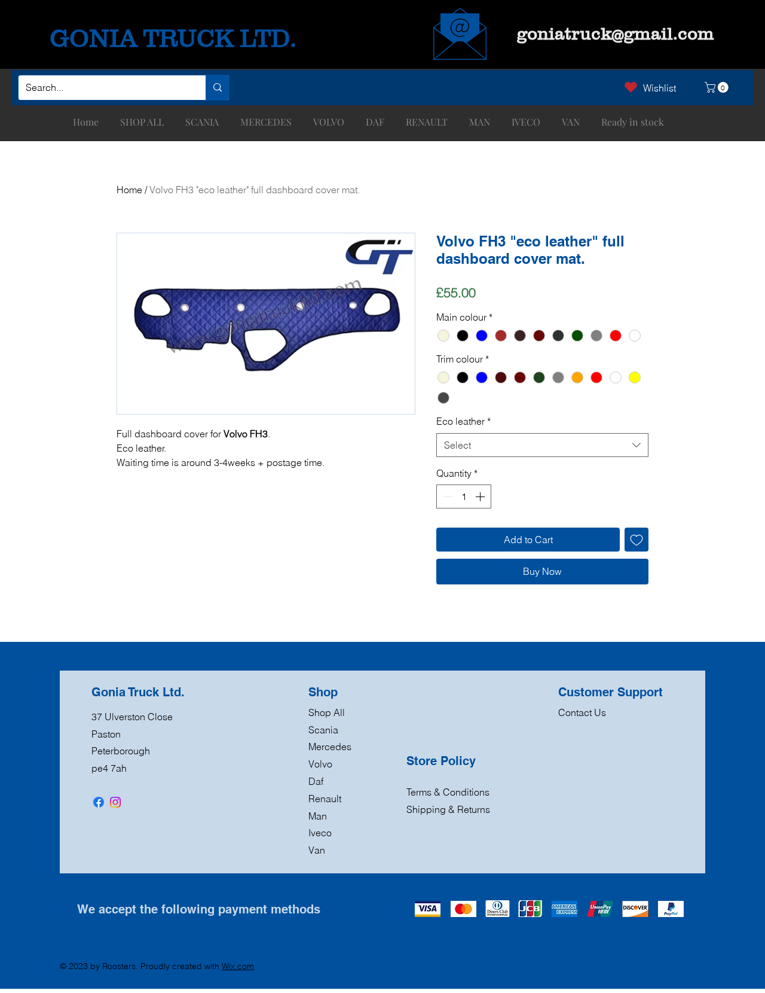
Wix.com (238, 966)
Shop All (326, 712)
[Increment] (481, 496)
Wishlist (659, 88)
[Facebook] (98, 802)
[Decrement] (446, 496)
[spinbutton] (464, 496)
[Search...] (217, 87)
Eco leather (463, 421)
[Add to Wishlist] (636, 540)
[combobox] (542, 445)
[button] (718, 87)
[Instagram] (115, 802)
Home (129, 190)
